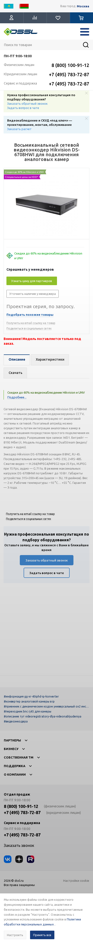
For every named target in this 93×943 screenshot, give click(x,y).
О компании (15, 774)
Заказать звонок (19, 845)
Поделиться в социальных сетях (29, 328)
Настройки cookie (76, 880)
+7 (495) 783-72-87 (69, 74)
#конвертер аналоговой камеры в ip (29, 701)
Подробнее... (16, 397)
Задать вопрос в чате (23, 107)
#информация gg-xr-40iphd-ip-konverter (31, 696)
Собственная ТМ (18, 757)
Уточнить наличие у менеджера (32, 293)
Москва (83, 6)
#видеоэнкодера (16, 721)
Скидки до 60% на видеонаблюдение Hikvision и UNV (48, 256)
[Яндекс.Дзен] (19, 859)
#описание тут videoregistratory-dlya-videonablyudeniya (42, 716)
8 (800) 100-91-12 (70, 65)
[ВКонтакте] (7, 859)
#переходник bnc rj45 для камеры (27, 711)
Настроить (15, 935)
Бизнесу (11, 748)
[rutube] (30, 859)
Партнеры (12, 740)
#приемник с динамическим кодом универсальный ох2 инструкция (46, 706)
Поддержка (14, 766)
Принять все (42, 935)
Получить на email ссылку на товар (30, 323)
